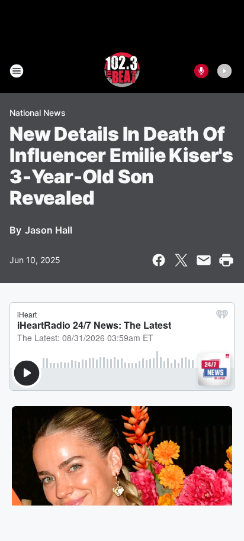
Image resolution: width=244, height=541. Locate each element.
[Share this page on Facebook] (158, 260)
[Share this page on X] (181, 260)
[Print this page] (226, 260)
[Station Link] (122, 71)
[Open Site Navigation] (16, 71)
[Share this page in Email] (203, 260)
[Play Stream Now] (224, 71)
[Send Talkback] (201, 71)
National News (37, 113)
